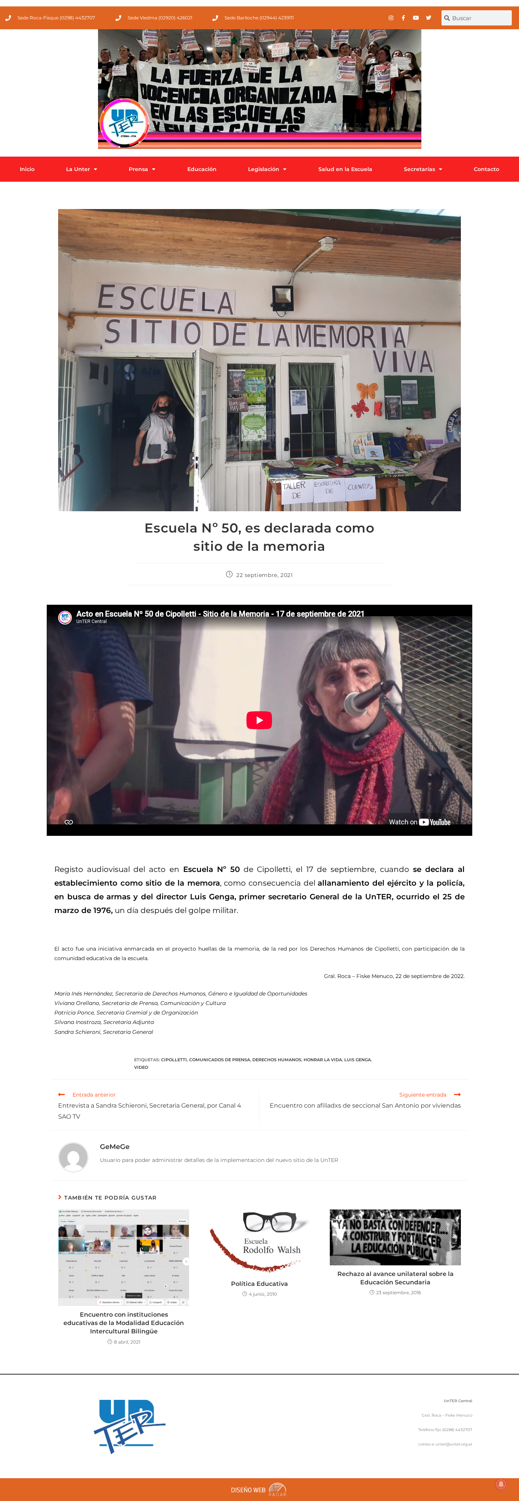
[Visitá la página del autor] (73, 1157)
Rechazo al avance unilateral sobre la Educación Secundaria (395, 1278)
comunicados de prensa (219, 1059)
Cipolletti (174, 1059)
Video (141, 1067)
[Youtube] (416, 18)
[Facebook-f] (403, 18)
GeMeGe (115, 1147)
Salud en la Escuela (345, 169)
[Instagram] (391, 18)
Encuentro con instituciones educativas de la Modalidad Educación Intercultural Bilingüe (123, 1323)
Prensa (138, 169)
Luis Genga (357, 1059)
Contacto (486, 169)
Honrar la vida (323, 1059)
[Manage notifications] (501, 1484)
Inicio (27, 169)
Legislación (263, 169)
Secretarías (419, 169)
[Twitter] (428, 18)
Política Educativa (259, 1283)
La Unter (78, 169)
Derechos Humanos (276, 1059)
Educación (202, 169)
